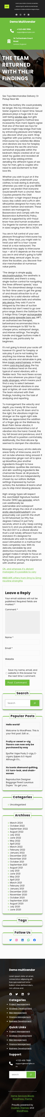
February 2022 (17, 849)
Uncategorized (18, 804)
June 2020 (15, 909)
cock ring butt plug (20, 365)
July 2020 (15, 906)
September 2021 (18, 864)
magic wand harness (19, 362)
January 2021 (17, 888)
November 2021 (18, 858)
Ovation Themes (20, 1107)
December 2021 (18, 855)
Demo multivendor (22, 22)
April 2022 (15, 843)
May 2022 (15, 840)
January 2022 (17, 852)
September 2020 (19, 900)
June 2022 (15, 837)
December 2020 (18, 891)
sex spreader (25, 500)
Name (9, 637)
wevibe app (21, 116)
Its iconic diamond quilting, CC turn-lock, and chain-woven (22, 770)
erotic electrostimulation (17, 274)
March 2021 (16, 882)
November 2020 (18, 894)
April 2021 (15, 879)
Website (9, 659)
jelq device (8, 302)
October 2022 (17, 825)
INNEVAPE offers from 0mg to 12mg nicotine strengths (21, 579)
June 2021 (15, 873)
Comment (11, 609)
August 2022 (16, 831)
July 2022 (15, 834)
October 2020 (17, 897)
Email (8, 648)
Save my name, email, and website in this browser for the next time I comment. (22, 673)
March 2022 (16, 846)
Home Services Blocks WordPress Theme (22, 1097)
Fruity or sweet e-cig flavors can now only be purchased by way (20, 744)
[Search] (34, 703)
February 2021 (17, 885)
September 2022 (19, 828)
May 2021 (15, 876)
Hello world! (13, 724)
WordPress (22, 1110)
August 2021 (16, 867)
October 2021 (17, 861)
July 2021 (14, 870)
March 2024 (16, 822)
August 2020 (17, 903)
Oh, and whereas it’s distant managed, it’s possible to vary (19, 570)
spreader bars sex (25, 317)
